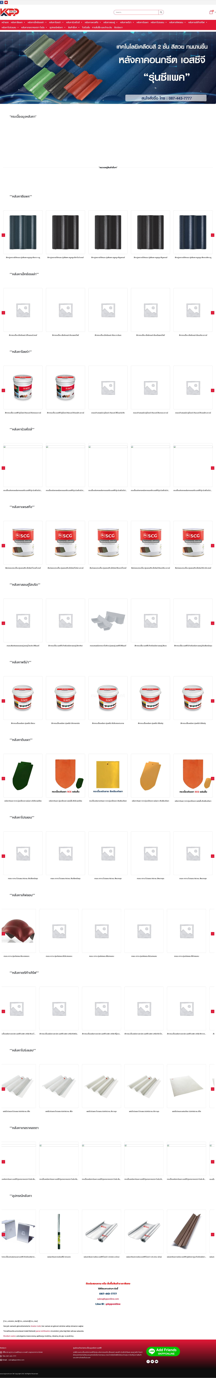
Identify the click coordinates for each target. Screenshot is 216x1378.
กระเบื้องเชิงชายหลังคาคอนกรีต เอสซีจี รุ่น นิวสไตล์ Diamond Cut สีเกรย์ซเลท (54, 490)
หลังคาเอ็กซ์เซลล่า (36, 22)
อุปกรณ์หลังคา (56, 27)
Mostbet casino (9, 1336)
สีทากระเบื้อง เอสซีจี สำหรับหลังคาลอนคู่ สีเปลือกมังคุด (174, 645)
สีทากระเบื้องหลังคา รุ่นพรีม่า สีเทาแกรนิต (46, 723)
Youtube (156, 1361)
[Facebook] (1, 2)
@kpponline (113, 1304)
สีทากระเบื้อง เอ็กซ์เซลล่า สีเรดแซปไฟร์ (23, 335)
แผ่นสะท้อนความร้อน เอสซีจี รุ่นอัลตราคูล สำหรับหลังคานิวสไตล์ (134, 1257)
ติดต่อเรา (118, 27)
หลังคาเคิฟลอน (176, 22)
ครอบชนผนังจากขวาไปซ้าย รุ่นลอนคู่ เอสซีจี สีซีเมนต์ (89, 645)
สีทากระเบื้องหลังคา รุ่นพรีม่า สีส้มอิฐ (131, 723)
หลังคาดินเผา (142, 22)
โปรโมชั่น (86, 27)
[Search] (161, 12)
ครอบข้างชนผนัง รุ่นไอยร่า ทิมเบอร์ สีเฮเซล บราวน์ (108, 412)
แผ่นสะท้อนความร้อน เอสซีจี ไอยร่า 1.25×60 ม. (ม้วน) (46, 1257)
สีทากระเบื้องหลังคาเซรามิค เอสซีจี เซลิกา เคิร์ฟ (174, 1033)
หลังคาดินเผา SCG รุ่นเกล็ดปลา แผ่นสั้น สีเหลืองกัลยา (174, 801)
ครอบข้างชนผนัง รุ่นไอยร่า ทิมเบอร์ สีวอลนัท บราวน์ (150, 412)
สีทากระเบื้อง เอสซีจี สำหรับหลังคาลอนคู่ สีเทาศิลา (46, 645)
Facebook (148, 1361)
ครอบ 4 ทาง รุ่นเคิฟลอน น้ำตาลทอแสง (174, 956)
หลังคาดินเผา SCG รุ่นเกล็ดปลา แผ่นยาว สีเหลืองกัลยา (131, 801)
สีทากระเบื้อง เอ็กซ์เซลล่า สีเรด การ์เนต (65, 335)
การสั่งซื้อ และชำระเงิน (102, 27)
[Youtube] (6, 2)
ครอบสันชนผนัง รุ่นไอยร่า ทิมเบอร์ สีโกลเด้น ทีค (193, 412)
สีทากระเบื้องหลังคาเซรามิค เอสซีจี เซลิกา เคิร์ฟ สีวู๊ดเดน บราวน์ (48, 1033)
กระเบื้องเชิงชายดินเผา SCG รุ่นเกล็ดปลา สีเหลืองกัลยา (89, 801)
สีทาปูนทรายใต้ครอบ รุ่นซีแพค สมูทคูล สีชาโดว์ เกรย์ (23, 257)
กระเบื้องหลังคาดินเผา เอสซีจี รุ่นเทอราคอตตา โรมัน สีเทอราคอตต (92, 1179)
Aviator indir (36, 1326)
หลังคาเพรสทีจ (91, 22)
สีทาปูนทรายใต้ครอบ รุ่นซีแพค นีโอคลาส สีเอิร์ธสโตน (193, 257)
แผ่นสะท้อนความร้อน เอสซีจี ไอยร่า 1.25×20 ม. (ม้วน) (89, 1257)
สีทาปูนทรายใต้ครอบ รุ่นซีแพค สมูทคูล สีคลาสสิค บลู (150, 257)
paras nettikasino (43, 1331)
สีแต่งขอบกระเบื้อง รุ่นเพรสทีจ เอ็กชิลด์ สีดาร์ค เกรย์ (174, 568)
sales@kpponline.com (108, 1299)
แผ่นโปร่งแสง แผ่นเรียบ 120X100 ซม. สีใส (131, 1111)
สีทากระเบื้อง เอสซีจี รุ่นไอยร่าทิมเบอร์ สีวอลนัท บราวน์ (23, 412)
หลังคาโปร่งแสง (9, 27)
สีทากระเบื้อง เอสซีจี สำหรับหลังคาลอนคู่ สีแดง (132, 645)
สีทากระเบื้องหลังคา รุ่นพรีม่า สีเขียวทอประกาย (89, 723)
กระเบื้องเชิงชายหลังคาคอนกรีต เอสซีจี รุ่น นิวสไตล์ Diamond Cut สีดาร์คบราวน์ (97, 490)
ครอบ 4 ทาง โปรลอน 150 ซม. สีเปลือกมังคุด (47, 878)
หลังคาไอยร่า (55, 22)
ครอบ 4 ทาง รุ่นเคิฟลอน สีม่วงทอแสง (89, 956)
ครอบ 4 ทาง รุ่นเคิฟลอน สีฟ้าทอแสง (131, 956)
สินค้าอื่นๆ (72, 27)
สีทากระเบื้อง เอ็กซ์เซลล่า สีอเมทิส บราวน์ (150, 335)
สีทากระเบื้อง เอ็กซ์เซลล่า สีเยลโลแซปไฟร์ (108, 335)
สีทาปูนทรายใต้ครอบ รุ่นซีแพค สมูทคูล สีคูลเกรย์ (65, 257)
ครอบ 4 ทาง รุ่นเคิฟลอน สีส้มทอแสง (46, 956)
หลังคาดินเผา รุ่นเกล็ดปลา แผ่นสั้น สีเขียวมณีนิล (46, 801)
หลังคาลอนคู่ (109, 22)
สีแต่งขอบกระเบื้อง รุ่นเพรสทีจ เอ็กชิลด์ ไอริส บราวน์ (46, 568)
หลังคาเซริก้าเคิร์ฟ (196, 22)
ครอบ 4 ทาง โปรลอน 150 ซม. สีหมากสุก (89, 878)
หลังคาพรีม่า (125, 22)
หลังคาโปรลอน (157, 22)
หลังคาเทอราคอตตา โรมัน (32, 27)
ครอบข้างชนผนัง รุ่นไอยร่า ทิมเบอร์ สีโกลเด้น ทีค (65, 412)
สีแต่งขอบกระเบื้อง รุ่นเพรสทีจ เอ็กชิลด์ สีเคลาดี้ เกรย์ (89, 568)
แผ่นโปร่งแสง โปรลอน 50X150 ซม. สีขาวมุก (47, 1111)
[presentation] (3, 235)
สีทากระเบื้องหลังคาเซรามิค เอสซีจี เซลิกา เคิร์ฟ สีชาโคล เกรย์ (91, 1033)
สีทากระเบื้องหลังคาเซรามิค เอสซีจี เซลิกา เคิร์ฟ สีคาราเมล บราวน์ (134, 1033)
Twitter (152, 1361)
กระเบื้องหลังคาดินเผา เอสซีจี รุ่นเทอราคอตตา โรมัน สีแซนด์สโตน (49, 1179)
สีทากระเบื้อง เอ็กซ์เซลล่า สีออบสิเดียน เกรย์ (193, 335)
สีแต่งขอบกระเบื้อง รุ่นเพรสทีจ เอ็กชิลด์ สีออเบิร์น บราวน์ (131, 568)
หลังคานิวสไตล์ (73, 22)
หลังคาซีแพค (16, 22)
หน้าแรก (5, 22)
